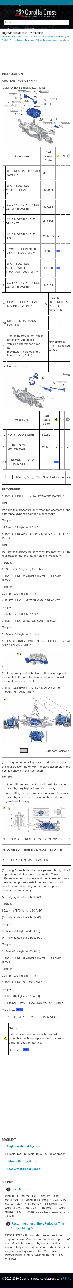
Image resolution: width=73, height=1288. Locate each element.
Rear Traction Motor (47, 40)
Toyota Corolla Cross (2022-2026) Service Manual (27, 36)
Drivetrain (58, 36)
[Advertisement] (36, 57)
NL (69, 1278)
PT (65, 1278)
